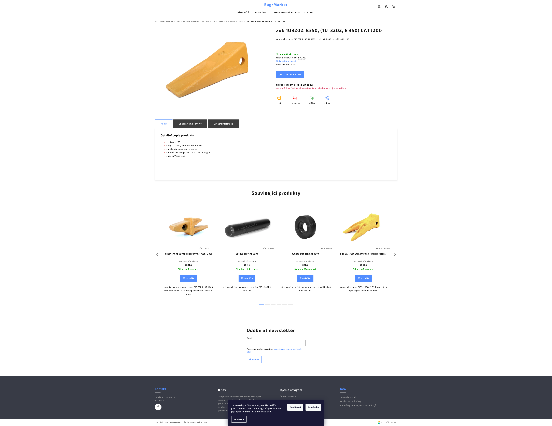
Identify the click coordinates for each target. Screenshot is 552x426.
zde (269, 411)
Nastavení (239, 419)
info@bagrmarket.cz (166, 397)
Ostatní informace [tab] (223, 123)
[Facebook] (158, 407)
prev (157, 254)
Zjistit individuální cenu (290, 74)
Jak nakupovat (348, 397)
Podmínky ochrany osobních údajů (358, 405)
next (395, 254)
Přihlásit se (254, 359)
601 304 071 (161, 400)
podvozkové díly (226, 410)
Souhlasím (313, 407)
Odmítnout (295, 407)
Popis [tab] (164, 123)
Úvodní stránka (288, 396)
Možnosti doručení (286, 61)
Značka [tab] (190, 123)
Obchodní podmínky (350, 401)
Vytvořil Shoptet (389, 422)
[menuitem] (244, 12)
